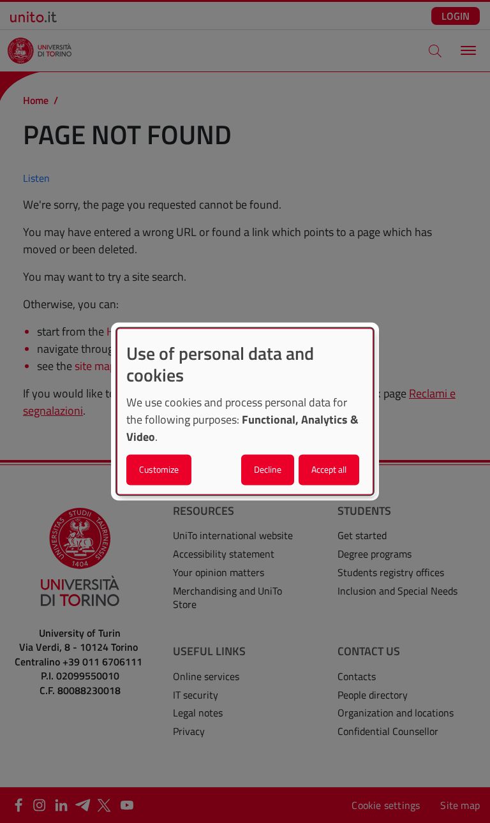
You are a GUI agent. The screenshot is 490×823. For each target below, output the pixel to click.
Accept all (328, 470)
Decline (267, 470)
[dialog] (245, 411)
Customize (159, 470)
